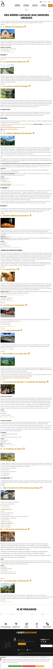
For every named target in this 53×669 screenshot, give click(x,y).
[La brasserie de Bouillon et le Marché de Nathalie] (48, 382)
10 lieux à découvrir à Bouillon (10, 129)
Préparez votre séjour (44, 5)
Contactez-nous (22, 643)
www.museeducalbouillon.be (9, 301)
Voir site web (9, 236)
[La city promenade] (21, 330)
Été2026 (50, 5)
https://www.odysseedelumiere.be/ (44, 166)
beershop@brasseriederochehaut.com (8, 571)
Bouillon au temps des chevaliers (18, 184)
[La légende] (8, 188)
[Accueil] (2, 3)
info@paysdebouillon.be (5, 507)
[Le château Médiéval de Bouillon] (33, 133)
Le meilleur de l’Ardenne (26, 5)
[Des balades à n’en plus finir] (29, 354)
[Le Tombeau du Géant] (24, 449)
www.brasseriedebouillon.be (8, 416)
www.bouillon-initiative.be (7, 523)
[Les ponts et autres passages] (30, 86)
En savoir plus (24, 654)
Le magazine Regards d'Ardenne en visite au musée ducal (12, 294)
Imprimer (50, 11)
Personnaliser (40, 666)
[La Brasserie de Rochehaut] (29, 529)
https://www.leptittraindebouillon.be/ (8, 326)
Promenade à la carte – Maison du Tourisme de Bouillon (16, 377)
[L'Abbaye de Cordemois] (25, 27)
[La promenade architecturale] (30, 581)
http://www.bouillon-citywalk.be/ (7, 349)
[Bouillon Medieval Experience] (31, 215)
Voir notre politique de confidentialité (12, 662)
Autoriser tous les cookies (15, 666)
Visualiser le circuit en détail (6, 601)
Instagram (43, 641)
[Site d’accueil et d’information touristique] (41, 488)
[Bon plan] (7, 55)
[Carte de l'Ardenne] (8, 645)
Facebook (41, 641)
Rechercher (49, 2)
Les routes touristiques (35, 5)
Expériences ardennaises (17, 5)
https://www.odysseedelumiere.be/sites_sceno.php (13, 127)
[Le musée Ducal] (18, 269)
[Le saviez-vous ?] (11, 478)
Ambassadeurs (44, 1)
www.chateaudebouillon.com (6, 183)
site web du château (6, 170)
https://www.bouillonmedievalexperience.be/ (12, 247)
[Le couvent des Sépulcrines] (28, 62)
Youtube (45, 641)
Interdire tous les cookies (29, 666)
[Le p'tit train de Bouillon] (26, 305)
